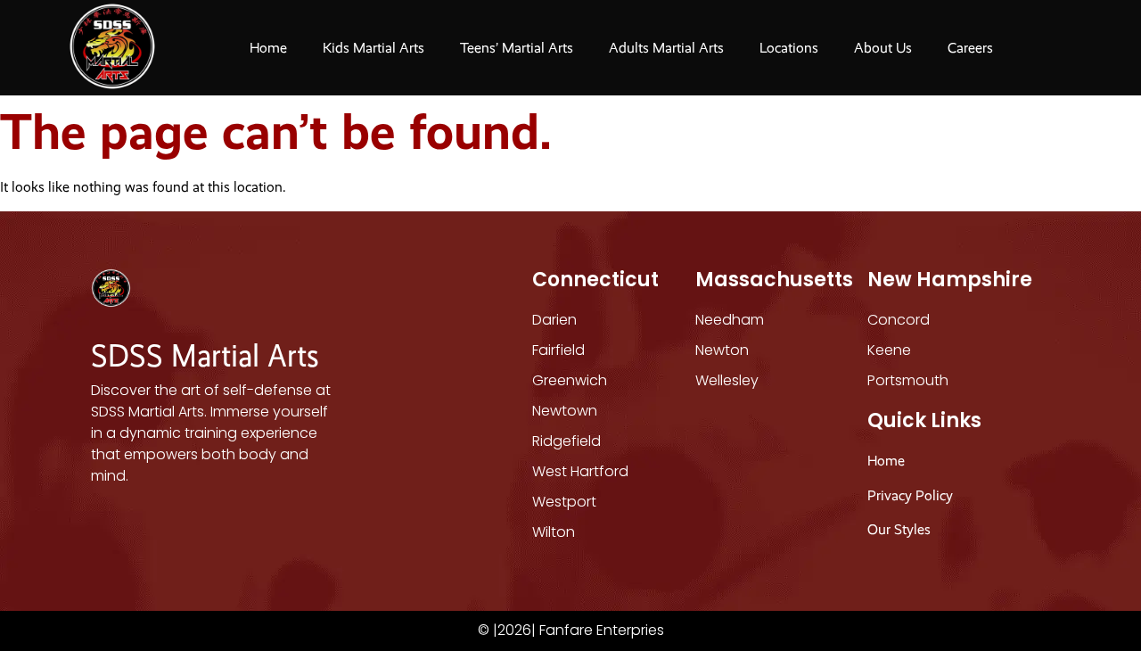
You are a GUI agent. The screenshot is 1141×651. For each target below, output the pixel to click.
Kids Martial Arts (373, 47)
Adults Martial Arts (666, 47)
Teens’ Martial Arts (516, 47)
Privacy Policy (910, 495)
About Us (883, 47)
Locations (788, 47)
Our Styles (900, 529)
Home (268, 47)
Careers (970, 47)
